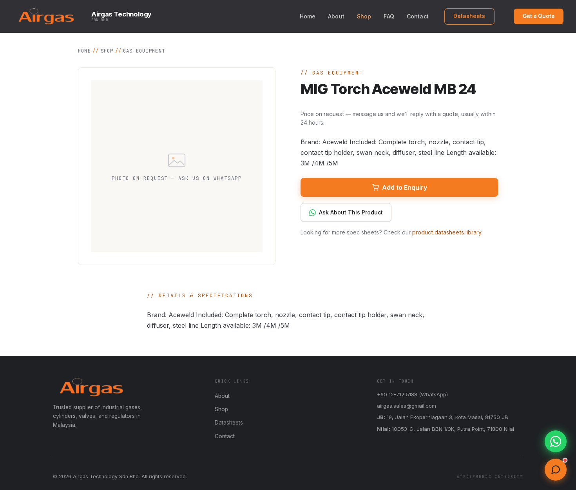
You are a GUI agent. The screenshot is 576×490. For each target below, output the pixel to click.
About (336, 16)
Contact (418, 16)
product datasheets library (446, 232)
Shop (364, 16)
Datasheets (469, 16)
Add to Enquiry (404, 187)
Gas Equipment (144, 50)
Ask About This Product (351, 212)
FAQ (389, 16)
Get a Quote (539, 16)
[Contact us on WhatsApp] (556, 441)
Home (308, 16)
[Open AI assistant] (556, 470)
